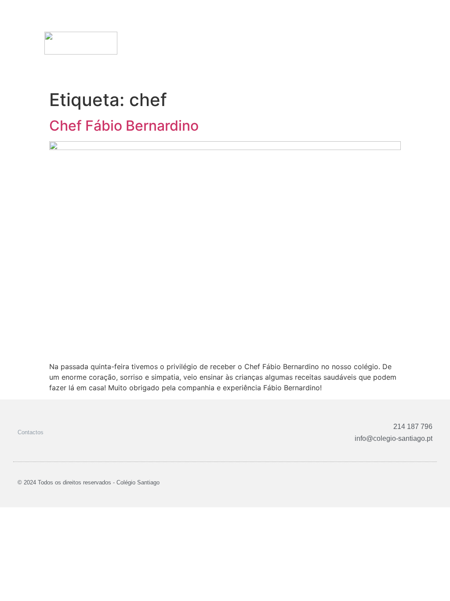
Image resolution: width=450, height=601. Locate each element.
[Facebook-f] (399, 482)
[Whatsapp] (419, 482)
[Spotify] (429, 482)
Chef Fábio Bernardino (124, 125)
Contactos (31, 432)
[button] (434, 43)
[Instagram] (409, 482)
